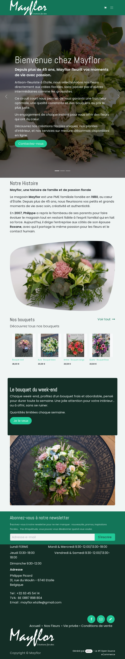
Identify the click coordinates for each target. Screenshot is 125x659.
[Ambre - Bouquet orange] (75, 345)
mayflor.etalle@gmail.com (40, 602)
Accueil (34, 626)
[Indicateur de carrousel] (57, 171)
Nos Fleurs (52, 626)
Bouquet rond (18, 359)
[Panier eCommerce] (105, 7)
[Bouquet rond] (24, 345)
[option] (62, 350)
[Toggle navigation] (111, 7)
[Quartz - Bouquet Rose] (101, 345)
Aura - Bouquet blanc (47, 359)
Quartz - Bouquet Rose (99, 359)
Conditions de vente (96, 626)
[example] (111, 619)
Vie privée (70, 626)
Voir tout (104, 319)
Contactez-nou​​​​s (31, 144)
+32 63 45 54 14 (28, 593)
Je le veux (20, 421)
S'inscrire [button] (105, 537)
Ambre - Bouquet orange (74, 359)
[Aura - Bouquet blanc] (49, 345)
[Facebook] (91, 619)
